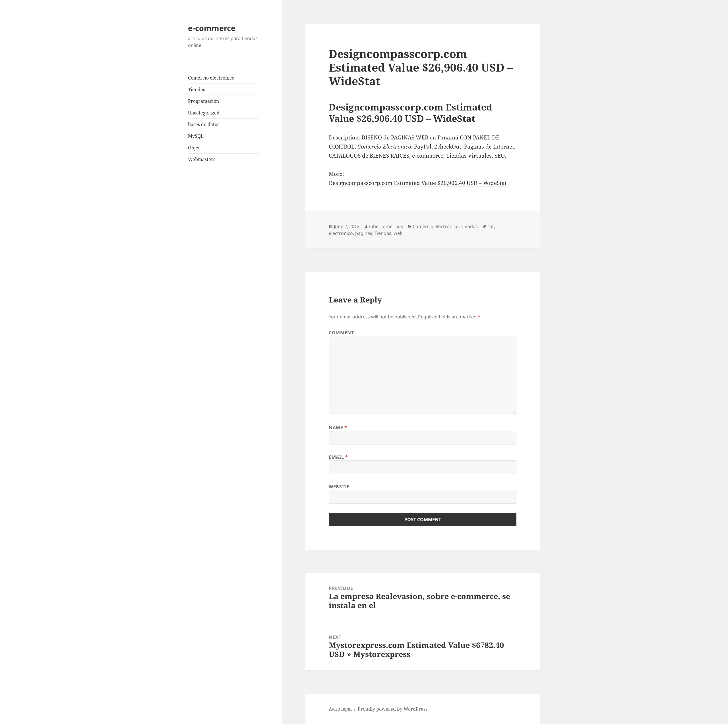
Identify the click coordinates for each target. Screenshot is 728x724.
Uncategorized (204, 113)
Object (195, 148)
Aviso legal (340, 709)
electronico (341, 233)
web (398, 233)
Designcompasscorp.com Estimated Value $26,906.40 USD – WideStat (418, 183)
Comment (341, 332)
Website (339, 486)
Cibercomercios (386, 226)
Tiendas (196, 89)
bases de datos (203, 124)
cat (490, 226)
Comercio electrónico (211, 78)
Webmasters (201, 159)
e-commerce (211, 28)
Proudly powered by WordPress (392, 709)
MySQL (196, 136)
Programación (203, 101)
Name (338, 427)
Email (338, 457)
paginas (363, 233)
